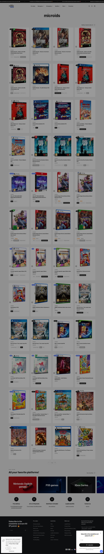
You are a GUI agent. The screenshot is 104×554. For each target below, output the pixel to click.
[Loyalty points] (101, 551)
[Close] (100, 533)
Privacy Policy (12, 543)
